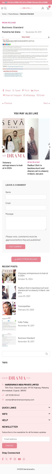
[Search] (5, 8)
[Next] (50, 147)
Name (8, 192)
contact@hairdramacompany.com (19, 399)
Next (46, 103)
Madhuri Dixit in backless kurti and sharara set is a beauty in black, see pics (34, 290)
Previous (8, 103)
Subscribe (9, 445)
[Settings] (43, 8)
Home (4, 14)
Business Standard (26, 338)
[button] (48, 8)
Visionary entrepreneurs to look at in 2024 (33, 274)
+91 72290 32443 (12, 395)
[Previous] (2, 147)
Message (9, 214)
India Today (23, 322)
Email (8, 203)
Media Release (13, 14)
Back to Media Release (27, 259)
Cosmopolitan (24, 306)
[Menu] (2, 8)
